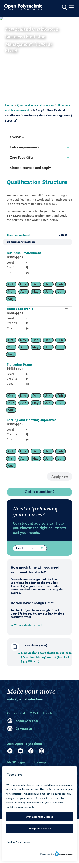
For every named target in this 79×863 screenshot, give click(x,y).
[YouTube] (20, 751)
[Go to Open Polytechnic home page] (23, 7)
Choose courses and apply (30, 167)
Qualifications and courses (35, 105)
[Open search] (64, 7)
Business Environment (24, 253)
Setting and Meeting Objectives (31, 420)
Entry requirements (25, 146)
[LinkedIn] (10, 751)
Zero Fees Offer (21, 157)
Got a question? (39, 491)
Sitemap (39, 761)
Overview (17, 136)
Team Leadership (20, 308)
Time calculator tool (28, 625)
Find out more (26, 548)
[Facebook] (31, 751)
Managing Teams (20, 364)
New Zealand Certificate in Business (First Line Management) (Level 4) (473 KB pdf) (46, 657)
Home (9, 105)
